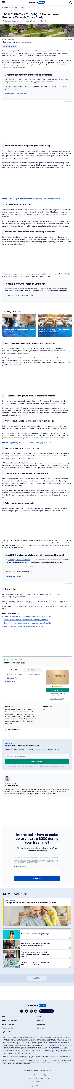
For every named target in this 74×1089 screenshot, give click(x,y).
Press (39, 1016)
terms (63, 766)
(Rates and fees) (34, 560)
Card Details (32, 670)
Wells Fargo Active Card (19, 560)
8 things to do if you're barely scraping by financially (26, 442)
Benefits (14, 670)
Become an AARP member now (16, 94)
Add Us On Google (11, 46)
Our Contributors (8, 1024)
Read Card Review (56, 699)
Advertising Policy (33, 1075)
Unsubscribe (43, 1082)
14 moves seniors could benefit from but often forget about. (26, 620)
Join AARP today (17, 79)
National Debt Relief (12, 288)
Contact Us (41, 1024)
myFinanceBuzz (7, 1032)
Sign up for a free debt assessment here (19, 295)
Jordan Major (11, 785)
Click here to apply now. (13, 576)
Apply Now (11, 681)
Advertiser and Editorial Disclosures (13, 7)
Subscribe (40, 1028)
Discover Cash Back (14, 663)
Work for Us (41, 1020)
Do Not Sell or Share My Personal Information (37, 1078)
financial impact (45, 601)
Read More (37, 978)
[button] (3, 2)
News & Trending (7, 10)
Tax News (18, 10)
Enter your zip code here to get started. (31, 199)
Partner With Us (7, 1028)
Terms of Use (30, 1082)
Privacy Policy (42, 1075)
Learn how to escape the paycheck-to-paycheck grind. (23, 626)
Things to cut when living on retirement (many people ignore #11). (28, 616)
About (4, 1016)
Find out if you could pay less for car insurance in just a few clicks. (27, 623)
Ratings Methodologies (10, 1020)
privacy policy (55, 766)
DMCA (37, 1082)
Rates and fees (57, 696)
